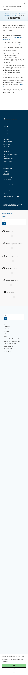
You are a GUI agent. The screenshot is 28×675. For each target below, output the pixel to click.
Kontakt (4, 216)
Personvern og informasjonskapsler (11, 190)
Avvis (14, 672)
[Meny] (24, 3)
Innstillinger (14, 668)
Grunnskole (23, 13)
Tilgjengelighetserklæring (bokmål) (11, 193)
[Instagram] (9, 302)
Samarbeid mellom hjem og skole (11, 15)
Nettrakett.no (16, 205)
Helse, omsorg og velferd (10, 343)
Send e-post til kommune (9, 130)
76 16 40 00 (6, 173)
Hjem (3, 13)
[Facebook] (4, 302)
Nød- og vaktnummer (8, 187)
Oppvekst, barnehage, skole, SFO (12, 13)
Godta (14, 665)
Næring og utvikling (8, 346)
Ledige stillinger (12, 6)
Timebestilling (7, 326)
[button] (12, 236)
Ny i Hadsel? (5, 6)
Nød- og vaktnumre (8, 333)
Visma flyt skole (19, 44)
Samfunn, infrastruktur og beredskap (12, 338)
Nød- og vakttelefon (7, 213)
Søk (4, 223)
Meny (21, 3)
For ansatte (19, 6)
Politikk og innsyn (8, 351)
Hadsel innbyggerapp (8, 184)
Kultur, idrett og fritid (8, 348)
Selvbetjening (6, 9)
